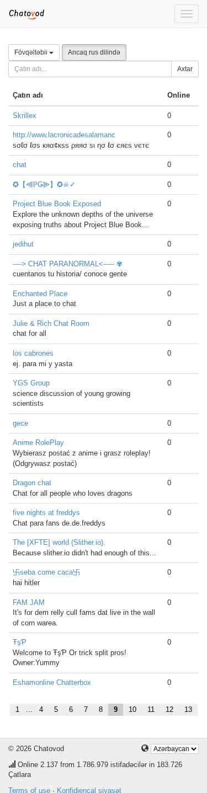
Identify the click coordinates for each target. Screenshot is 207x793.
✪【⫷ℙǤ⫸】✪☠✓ (44, 184)
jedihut (23, 244)
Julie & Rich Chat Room (51, 323)
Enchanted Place (40, 294)
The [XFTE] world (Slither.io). (59, 542)
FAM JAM (29, 602)
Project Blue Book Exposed (57, 204)
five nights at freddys (46, 512)
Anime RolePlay (38, 442)
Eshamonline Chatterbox (52, 682)
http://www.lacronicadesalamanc (64, 135)
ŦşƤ (19, 642)
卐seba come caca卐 (46, 572)
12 (169, 709)
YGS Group (31, 383)
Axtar (185, 69)
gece (20, 423)
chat (19, 164)
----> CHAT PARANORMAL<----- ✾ (68, 264)
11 (151, 709)
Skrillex (24, 115)
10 (132, 709)
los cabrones (33, 353)
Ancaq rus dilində (94, 52)
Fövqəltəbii (31, 52)
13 (188, 709)
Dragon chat (32, 483)
